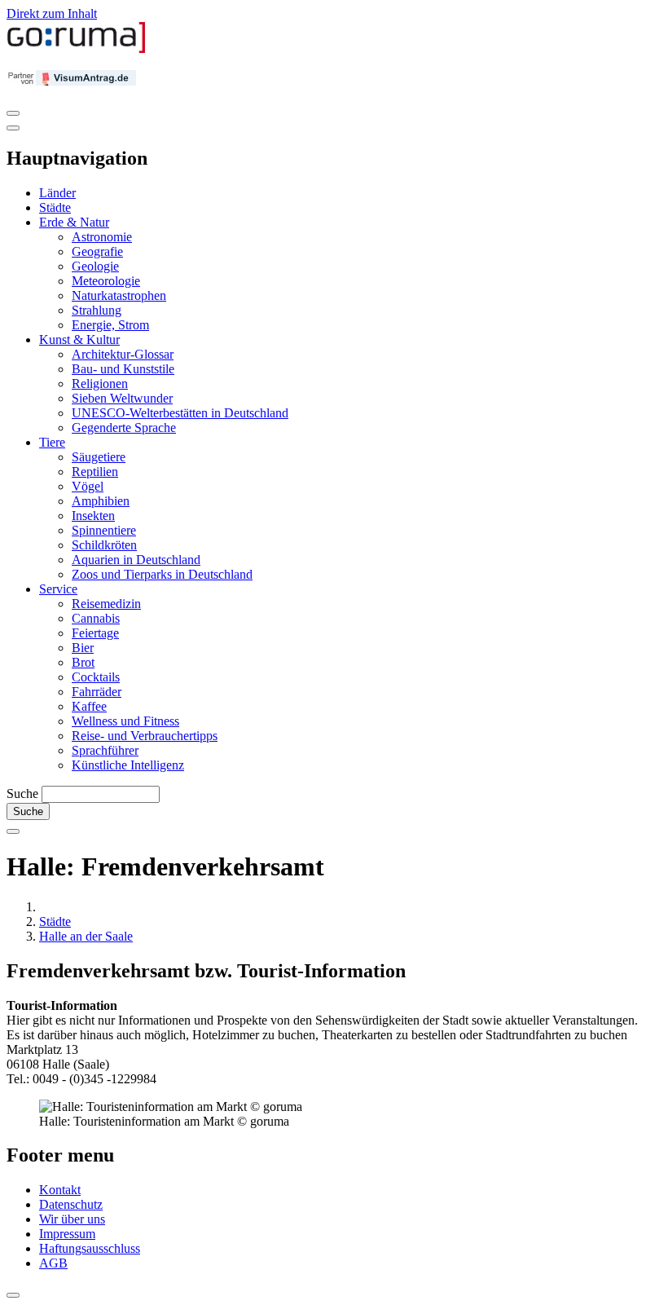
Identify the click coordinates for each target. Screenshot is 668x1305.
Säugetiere (98, 457)
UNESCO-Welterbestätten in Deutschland (180, 413)
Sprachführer (105, 750)
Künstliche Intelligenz (128, 765)
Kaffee (89, 706)
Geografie (97, 251)
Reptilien (95, 471)
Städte (55, 207)
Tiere (52, 442)
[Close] (13, 128)
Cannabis (96, 618)
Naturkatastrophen (119, 295)
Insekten (93, 515)
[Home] (77, 49)
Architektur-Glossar (123, 354)
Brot (83, 662)
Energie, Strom (110, 325)
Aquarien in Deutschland (136, 560)
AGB (53, 1263)
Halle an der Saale (86, 936)
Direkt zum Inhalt (52, 13)
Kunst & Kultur (79, 339)
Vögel (87, 486)
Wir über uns (72, 1219)
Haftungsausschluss (89, 1248)
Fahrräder (96, 692)
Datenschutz (71, 1204)
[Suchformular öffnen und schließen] (13, 831)
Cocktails (96, 677)
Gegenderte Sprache (124, 427)
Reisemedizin (106, 604)
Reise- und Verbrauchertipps (145, 736)
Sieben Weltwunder (122, 398)
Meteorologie (106, 281)
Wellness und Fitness (125, 721)
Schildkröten (104, 545)
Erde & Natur (74, 222)
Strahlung (96, 310)
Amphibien (101, 501)
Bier (83, 648)
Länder (57, 193)
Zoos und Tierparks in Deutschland (162, 574)
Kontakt (60, 1190)
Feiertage (95, 633)
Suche (22, 793)
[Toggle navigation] (13, 113)
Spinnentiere (104, 530)
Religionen (100, 383)
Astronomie (102, 237)
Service (58, 589)
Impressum (67, 1234)
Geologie (95, 266)
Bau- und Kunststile (123, 369)
